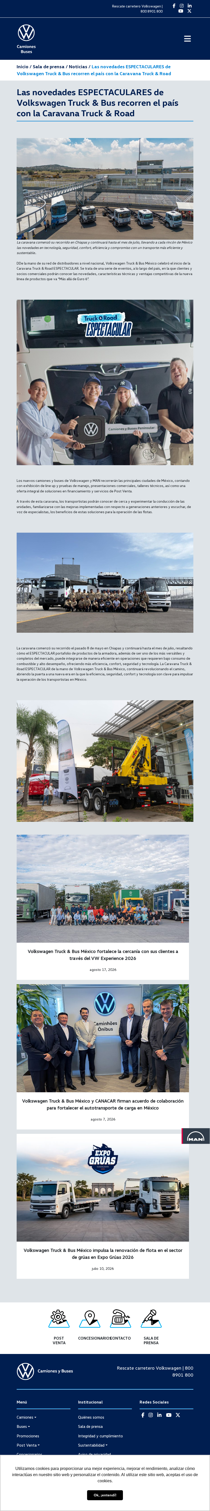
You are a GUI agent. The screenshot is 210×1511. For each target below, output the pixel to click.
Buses (22, 1426)
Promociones (28, 1436)
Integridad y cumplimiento (100, 1436)
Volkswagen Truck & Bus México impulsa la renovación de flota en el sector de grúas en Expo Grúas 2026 (103, 1253)
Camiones (25, 1417)
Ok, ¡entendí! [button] (105, 1495)
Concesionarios (29, 1454)
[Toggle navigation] (187, 39)
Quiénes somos (91, 1417)
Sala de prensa (90, 1426)
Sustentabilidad (91, 1445)
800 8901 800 (152, 11)
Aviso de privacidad (94, 1454)
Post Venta (27, 1445)
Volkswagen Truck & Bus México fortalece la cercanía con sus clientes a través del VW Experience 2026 (103, 954)
